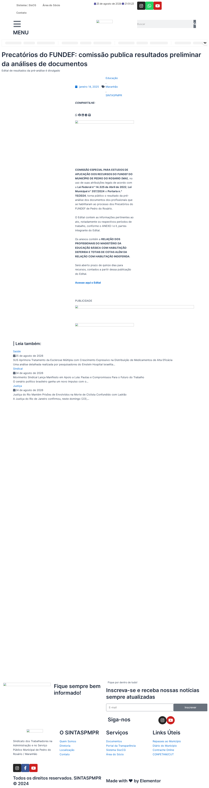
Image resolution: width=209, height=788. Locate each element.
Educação (112, 78)
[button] (76, 115)
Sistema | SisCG (26, 5)
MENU (21, 32)
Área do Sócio (51, 5)
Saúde (17, 351)
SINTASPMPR (114, 95)
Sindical (18, 368)
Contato (21, 12)
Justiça (17, 385)
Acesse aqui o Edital (88, 282)
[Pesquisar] (194, 24)
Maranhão (112, 86)
